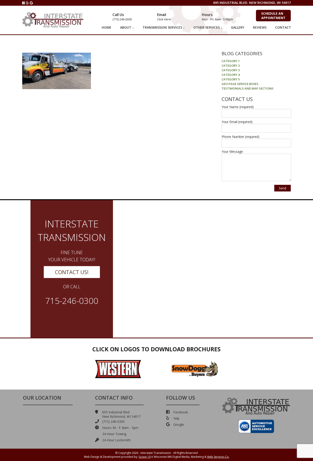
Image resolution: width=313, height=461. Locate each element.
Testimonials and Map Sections (248, 88)
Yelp (176, 418)
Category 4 (231, 75)
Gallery (237, 27)
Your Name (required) (238, 107)
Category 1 (231, 61)
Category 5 (231, 79)
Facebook (180, 412)
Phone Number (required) (240, 136)
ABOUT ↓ (127, 27)
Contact (283, 27)
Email (164, 16)
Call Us (122, 16)
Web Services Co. (218, 457)
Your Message (232, 151)
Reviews (259, 27)
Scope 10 (145, 457)
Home (106, 27)
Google (178, 424)
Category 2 (231, 65)
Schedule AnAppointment (273, 15)
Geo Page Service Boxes (240, 84)
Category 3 (231, 70)
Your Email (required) (237, 122)
